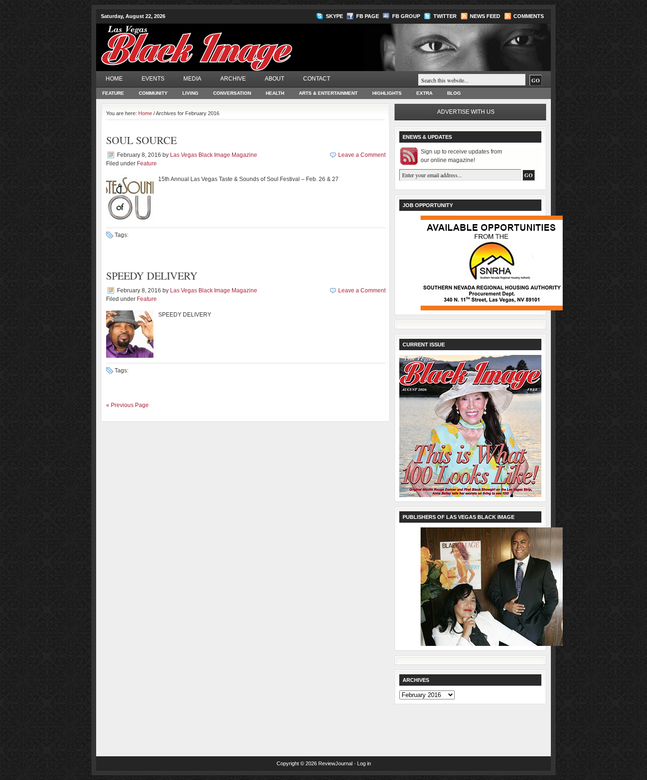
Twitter (445, 16)
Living (190, 93)
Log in (364, 763)
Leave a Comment (362, 155)
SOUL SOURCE (141, 140)
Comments (528, 16)
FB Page (367, 16)
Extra (424, 93)
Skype (334, 16)
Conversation (232, 93)
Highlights (387, 93)
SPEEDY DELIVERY (152, 275)
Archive (233, 78)
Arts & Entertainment (328, 93)
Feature (113, 93)
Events (153, 78)
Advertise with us (465, 112)
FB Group (406, 16)
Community (153, 93)
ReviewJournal (335, 763)
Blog (454, 93)
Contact (316, 78)
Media (192, 78)
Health (275, 93)
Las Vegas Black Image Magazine (234, 42)
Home (114, 78)
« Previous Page (127, 405)
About (274, 78)
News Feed (485, 16)
